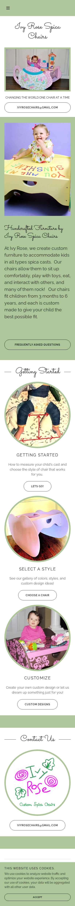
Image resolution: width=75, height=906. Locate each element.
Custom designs (37, 704)
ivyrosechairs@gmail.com (37, 107)
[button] (8, 8)
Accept (37, 897)
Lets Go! (37, 486)
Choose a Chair (37, 595)
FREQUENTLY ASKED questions (37, 344)
